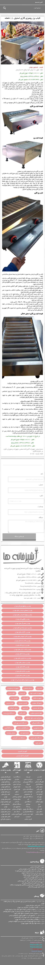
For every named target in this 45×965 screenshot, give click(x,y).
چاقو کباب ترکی (28, 792)
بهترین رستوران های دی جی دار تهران (22, 680)
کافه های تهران (5, 814)
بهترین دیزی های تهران (23, 645)
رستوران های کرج (6, 819)
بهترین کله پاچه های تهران (22, 641)
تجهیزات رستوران (12, 449)
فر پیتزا (22, 693)
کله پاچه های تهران (5, 789)
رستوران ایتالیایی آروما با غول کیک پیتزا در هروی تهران (20, 909)
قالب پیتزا (11, 693)
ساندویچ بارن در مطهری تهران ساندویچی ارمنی (22, 915)
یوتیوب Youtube (37, 949)
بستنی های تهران (5, 811)
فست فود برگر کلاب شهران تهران (30, 923)
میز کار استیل (37, 708)
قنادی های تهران (5, 799)
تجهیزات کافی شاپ (17, 771)
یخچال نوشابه (11, 733)
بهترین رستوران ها (6, 771)
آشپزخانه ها (38, 2)
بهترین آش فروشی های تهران (23, 636)
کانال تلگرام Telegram (36, 945)
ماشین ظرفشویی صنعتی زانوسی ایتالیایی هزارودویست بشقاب (27, 885)
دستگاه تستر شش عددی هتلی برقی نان (33, 883)
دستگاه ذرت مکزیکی (19, 738)
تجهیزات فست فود (36, 693)
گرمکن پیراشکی (16, 797)
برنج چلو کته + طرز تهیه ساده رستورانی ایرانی (31, 869)
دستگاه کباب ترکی (23, 728)
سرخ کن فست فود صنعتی (34, 718)
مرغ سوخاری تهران (5, 802)
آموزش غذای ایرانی (22, 755)
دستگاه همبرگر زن (28, 811)
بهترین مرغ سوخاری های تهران (22, 628)
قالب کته (25, 698)
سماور (17, 792)
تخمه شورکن (16, 787)
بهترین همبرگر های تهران (22, 623)
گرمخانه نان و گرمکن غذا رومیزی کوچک (33, 875)
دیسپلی (17, 794)
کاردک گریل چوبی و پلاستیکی (36, 887)
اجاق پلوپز (38, 743)
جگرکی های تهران (6, 784)
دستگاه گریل (8, 728)
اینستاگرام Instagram (36, 942)
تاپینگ (19, 718)
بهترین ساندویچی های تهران (22, 658)
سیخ (39, 804)
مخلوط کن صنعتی (17, 809)
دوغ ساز (39, 797)
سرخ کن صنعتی (28, 779)
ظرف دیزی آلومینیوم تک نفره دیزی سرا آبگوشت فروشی (24, 921)
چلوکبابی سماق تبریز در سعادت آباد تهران (27, 919)
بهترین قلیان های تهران (22, 675)
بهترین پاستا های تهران (23, 654)
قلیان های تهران (5, 816)
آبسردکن (16, 816)
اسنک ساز (17, 811)
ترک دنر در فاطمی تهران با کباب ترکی (34, 877)
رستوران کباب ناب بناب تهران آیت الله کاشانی (27, 917)
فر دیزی (25, 708)
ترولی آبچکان (14, 708)
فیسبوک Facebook (37, 951)
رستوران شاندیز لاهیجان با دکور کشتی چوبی (26, 913)
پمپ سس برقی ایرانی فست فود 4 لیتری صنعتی (31, 881)
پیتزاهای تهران (6, 782)
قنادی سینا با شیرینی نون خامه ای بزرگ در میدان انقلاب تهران (24, 902)
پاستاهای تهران (5, 787)
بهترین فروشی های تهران (22, 610)
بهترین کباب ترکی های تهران (22, 649)
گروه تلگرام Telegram (36, 947)
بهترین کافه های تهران (22, 667)
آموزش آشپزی (22, 751)
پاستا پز (17, 802)
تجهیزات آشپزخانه (32, 433)
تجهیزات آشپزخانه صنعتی (27, 449)
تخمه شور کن (24, 733)
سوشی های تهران (6, 809)
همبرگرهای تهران (5, 777)
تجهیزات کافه (38, 698)
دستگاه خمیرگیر (37, 723)
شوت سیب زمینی (28, 814)
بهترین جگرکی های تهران (22, 632)
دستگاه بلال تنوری (36, 738)
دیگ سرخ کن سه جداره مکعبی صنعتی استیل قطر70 (29, 871)
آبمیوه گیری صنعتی (17, 814)
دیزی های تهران (5, 792)
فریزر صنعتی (28, 819)
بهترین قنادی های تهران (22, 671)
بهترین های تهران (22, 606)
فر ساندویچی (38, 728)
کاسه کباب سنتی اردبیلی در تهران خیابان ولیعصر (16, 911)
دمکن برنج (39, 811)
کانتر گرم (22, 713)
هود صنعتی (39, 792)
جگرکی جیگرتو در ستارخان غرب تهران (27, 907)
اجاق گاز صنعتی (37, 703)
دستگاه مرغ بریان (9, 713)
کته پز (39, 807)
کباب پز (37, 431)
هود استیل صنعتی (36, 713)
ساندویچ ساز (38, 733)
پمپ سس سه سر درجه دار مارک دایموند (33, 873)
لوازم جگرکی (37, 451)
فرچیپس (28, 816)
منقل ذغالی (39, 787)
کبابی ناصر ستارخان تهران (33, 905)
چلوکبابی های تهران (5, 779)
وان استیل (9, 703)
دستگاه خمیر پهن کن (20, 723)
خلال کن (39, 799)
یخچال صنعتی (39, 814)
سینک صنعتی (28, 688)
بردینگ (28, 807)
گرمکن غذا (14, 698)
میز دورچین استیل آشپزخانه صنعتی (34, 879)
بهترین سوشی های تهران (22, 662)
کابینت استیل (22, 703)
